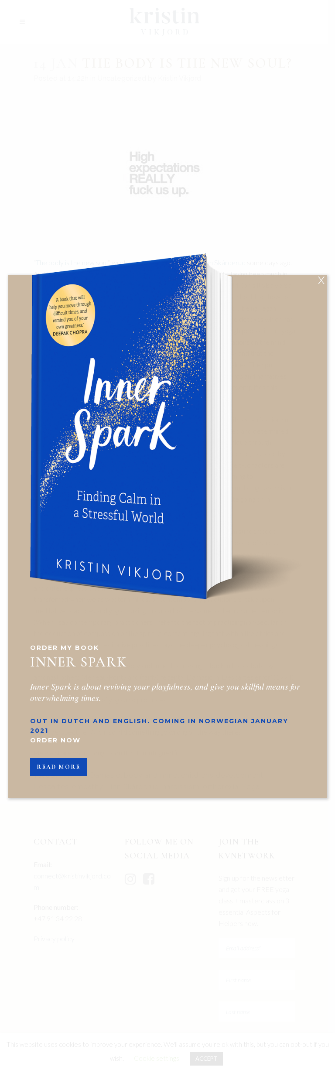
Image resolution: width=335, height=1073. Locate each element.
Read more (58, 767)
